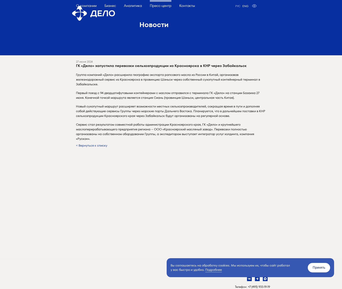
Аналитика (133, 5)
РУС (237, 6)
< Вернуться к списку (91, 145)
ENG (245, 6)
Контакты (187, 5)
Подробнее (213, 269)
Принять (319, 267)
